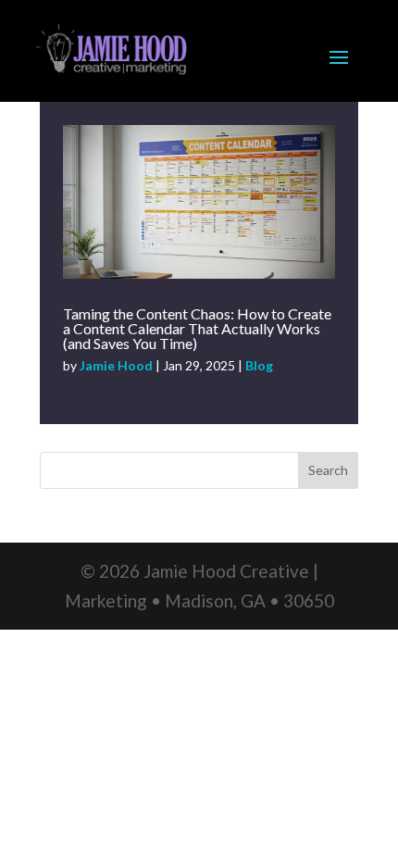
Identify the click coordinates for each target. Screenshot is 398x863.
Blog (259, 365)
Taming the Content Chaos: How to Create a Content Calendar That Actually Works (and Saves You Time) (197, 328)
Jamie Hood (116, 365)
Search (328, 470)
